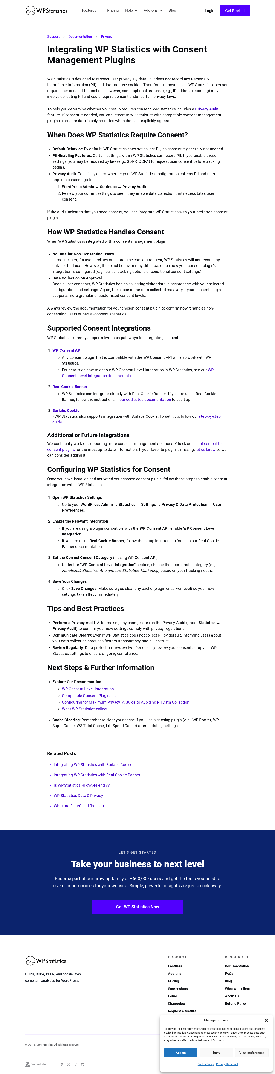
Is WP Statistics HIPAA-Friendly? (82, 785)
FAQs (229, 974)
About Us (232, 996)
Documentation (80, 37)
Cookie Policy (206, 1064)
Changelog (176, 1004)
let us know (205, 449)
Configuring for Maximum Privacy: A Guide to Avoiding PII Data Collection (125, 702)
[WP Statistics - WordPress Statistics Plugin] (46, 10)
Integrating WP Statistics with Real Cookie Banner (97, 775)
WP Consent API (66, 350)
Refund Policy (236, 1004)
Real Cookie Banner (69, 386)
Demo (172, 996)
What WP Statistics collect (84, 709)
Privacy (106, 37)
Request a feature (182, 1011)
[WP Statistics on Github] (82, 1064)
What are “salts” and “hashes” (79, 806)
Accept (181, 1053)
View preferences (251, 1053)
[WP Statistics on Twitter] (68, 1064)
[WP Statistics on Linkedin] (61, 1064)
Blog (172, 10)
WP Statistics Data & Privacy (78, 795)
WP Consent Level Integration (88, 689)
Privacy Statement (227, 1064)
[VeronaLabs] (36, 1064)
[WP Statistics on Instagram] (75, 1064)
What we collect (237, 989)
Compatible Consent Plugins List (90, 695)
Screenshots (178, 989)
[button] (266, 1020)
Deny (216, 1053)
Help (129, 10)
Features (89, 10)
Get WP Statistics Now (137, 906)
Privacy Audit (206, 109)
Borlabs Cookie (65, 410)
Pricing (113, 10)
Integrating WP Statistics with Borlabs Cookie (93, 764)
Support (53, 37)
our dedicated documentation (145, 399)
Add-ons (151, 10)
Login (209, 10)
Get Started (235, 10)
